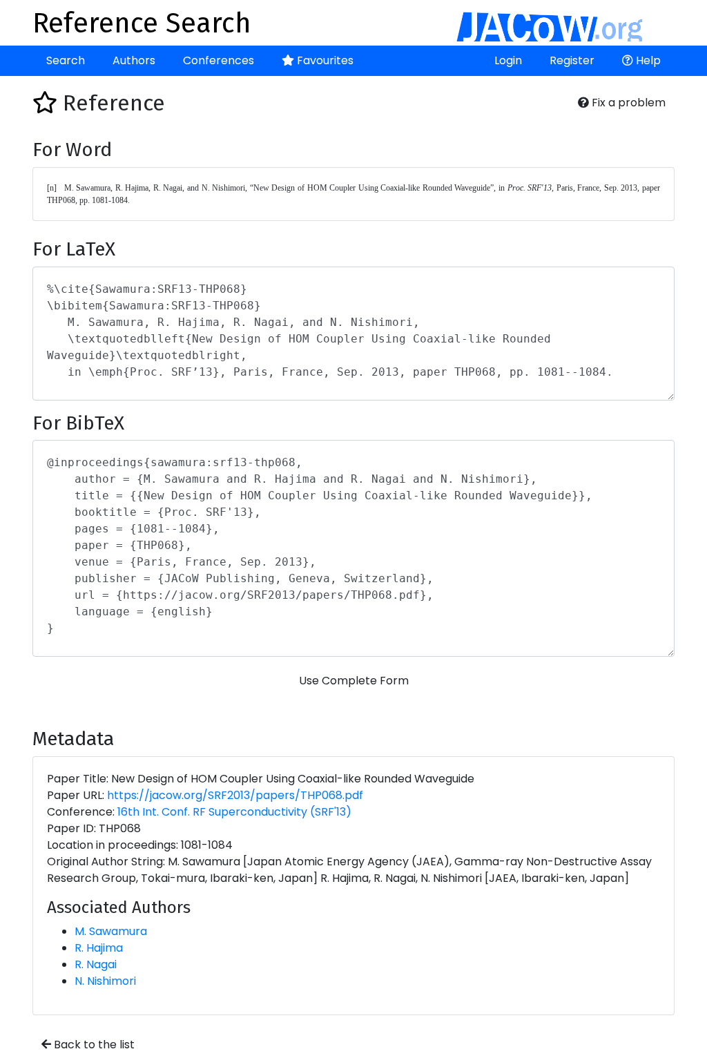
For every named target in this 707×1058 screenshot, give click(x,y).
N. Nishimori (105, 981)
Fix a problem (627, 102)
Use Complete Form (354, 681)
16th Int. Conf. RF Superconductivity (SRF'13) (234, 812)
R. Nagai (96, 964)
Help (647, 60)
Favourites (324, 60)
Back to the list (93, 1044)
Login (508, 60)
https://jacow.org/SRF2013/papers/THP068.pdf (235, 795)
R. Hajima (99, 948)
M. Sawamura (111, 931)
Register (572, 60)
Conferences (218, 60)
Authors (134, 60)
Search (65, 60)
